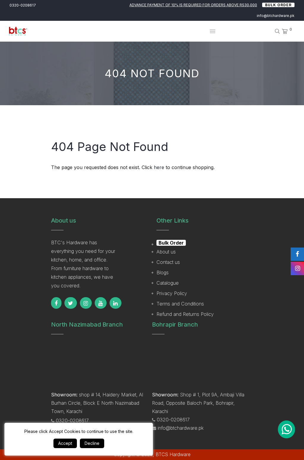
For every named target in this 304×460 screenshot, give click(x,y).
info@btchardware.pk (275, 15)
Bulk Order (278, 5)
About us (166, 252)
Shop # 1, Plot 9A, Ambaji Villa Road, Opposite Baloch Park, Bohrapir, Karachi (198, 403)
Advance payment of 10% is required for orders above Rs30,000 (193, 5)
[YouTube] (101, 303)
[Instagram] (86, 303)
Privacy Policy (171, 293)
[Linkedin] (115, 303)
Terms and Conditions (180, 304)
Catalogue (167, 283)
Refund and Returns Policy (185, 314)
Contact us (168, 262)
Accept (65, 443)
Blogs (162, 272)
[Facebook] (56, 303)
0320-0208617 (23, 5)
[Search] (275, 31)
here (159, 167)
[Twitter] (70, 303)
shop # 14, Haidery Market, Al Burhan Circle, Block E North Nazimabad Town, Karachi (97, 403)
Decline (92, 443)
